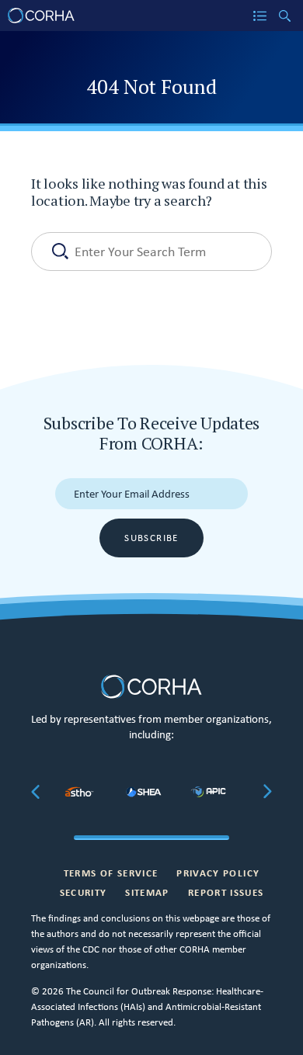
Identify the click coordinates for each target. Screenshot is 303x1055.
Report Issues (226, 892)
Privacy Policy (217, 873)
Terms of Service (111, 873)
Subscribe (151, 537)
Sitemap (147, 892)
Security (83, 892)
